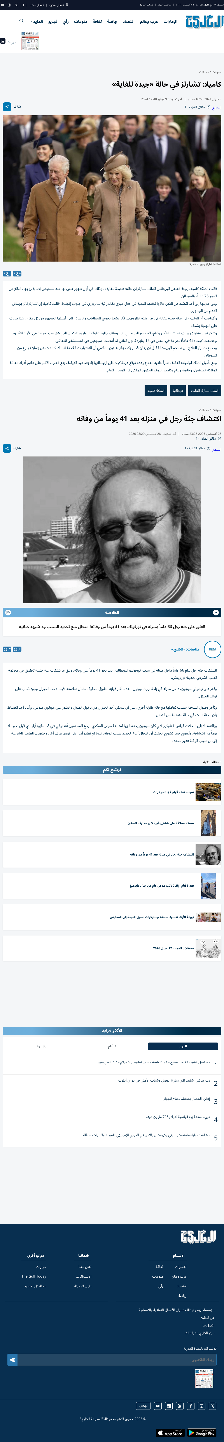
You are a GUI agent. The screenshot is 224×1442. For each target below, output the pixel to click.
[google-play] (201, 1434)
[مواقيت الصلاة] (2, 42)
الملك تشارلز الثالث (205, 390)
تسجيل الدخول (56, 5)
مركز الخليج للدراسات (199, 1333)
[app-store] (170, 1434)
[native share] (7, 106)
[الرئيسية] (199, 1242)
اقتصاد (129, 21)
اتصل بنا (208, 1325)
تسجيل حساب (37, 5)
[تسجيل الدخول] (67, 5)
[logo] (205, 21)
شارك (17, 107)
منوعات (80, 21)
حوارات (41, 1267)
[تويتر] (16, 5)
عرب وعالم (149, 21)
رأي (66, 21)
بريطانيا (178, 390)
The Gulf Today (33, 1276)
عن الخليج (207, 1317)
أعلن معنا (85, 1267)
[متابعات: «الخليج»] (212, 649)
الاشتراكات (83, 1276)
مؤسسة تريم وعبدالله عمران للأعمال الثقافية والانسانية (176, 1310)
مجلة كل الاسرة (35, 1286)
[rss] (179, 1406)
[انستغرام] (9, 5)
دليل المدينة (82, 1286)
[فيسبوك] (23, 5)
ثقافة (97, 21)
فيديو (52, 21)
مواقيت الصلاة (165, 4)
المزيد (38, 21)
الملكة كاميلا (155, 390)
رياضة (112, 21)
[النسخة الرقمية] (30, 42)
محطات (204, 72)
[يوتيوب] (2, 5)
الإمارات (170, 21)
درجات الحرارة (146, 4)
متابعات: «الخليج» (185, 649)
